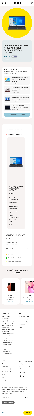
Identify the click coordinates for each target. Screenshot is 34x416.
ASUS (5, 42)
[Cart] (31, 3)
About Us (4, 363)
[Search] (5, 3)
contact (4, 380)
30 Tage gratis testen (13, 254)
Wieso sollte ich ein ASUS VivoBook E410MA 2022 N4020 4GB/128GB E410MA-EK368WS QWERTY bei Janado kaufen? (16, 236)
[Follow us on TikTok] (20, 376)
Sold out (27, 412)
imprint (20, 327)
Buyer (3, 374)
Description (9, 248)
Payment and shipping (24, 322)
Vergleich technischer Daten (14, 129)
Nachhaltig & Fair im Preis (14, 261)
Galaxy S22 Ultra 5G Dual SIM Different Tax (11, 298)
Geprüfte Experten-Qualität (15, 258)
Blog (3, 377)
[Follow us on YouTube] (27, 372)
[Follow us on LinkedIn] (24, 376)
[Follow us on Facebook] (20, 372)
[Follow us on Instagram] (24, 372)
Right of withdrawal (23, 319)
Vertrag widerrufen (8, 402)
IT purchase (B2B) (6, 369)
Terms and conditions (24, 316)
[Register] (25, 397)
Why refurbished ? (6, 372)
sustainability (5, 366)
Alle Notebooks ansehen (17, 114)
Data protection (22, 324)
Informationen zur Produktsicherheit (11, 243)
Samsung (10, 295)
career (3, 360)
